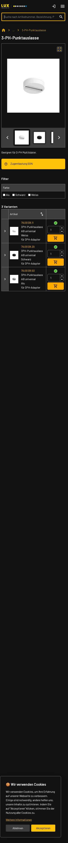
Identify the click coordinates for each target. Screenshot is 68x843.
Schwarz (20, 194)
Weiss (34, 194)
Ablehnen (18, 828)
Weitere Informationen (19, 819)
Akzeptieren (43, 828)
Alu (8, 194)
